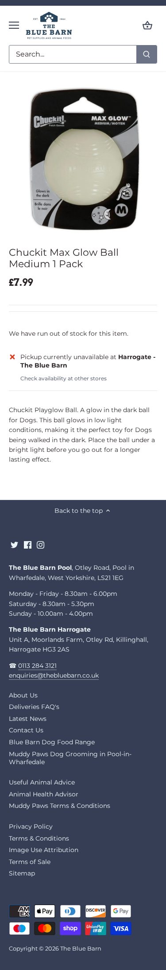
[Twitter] (14, 544)
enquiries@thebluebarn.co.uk (54, 675)
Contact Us (26, 730)
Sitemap (22, 873)
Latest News (27, 719)
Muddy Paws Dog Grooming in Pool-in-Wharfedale (70, 758)
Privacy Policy (31, 826)
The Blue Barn (80, 948)
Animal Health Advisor (43, 794)
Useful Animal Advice (42, 782)
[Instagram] (40, 544)
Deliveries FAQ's (34, 707)
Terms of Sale (29, 862)
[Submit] (146, 54)
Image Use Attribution (43, 850)
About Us (23, 695)
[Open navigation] (14, 25)
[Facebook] (27, 544)
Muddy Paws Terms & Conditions (59, 806)
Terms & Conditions (39, 838)
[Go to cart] (147, 25)
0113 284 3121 (37, 666)
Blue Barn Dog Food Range (52, 742)
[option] (83, 161)
